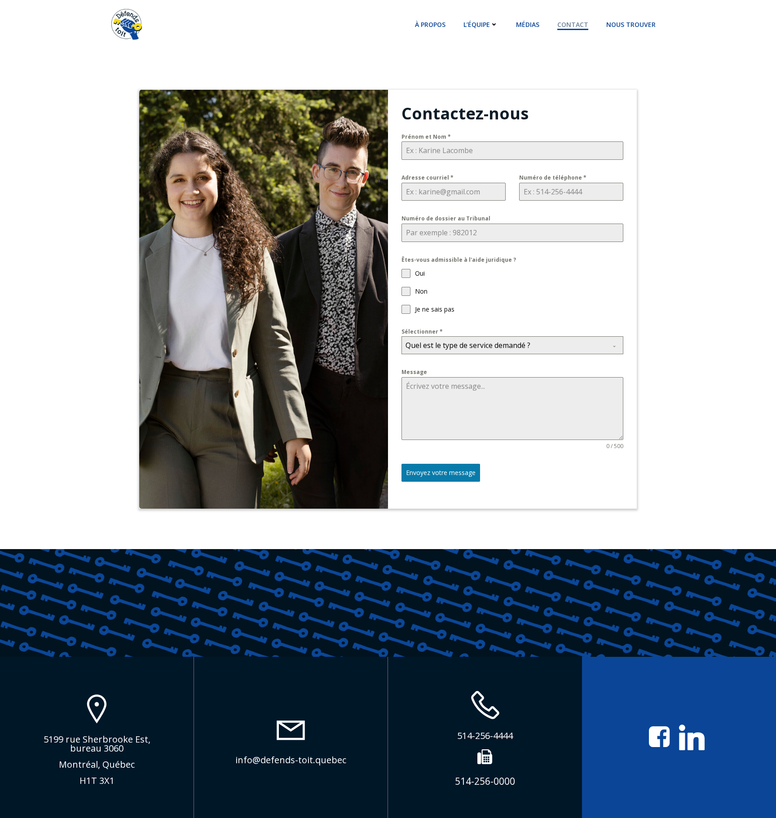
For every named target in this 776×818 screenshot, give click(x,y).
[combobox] (512, 345)
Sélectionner (422, 331)
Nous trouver (631, 24)
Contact (572, 24)
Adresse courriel (427, 177)
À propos (430, 24)
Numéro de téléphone (552, 177)
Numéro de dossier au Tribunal (445, 218)
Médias (527, 24)
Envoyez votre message (441, 472)
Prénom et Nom (426, 137)
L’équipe (476, 24)
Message (414, 372)
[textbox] (504, 345)
